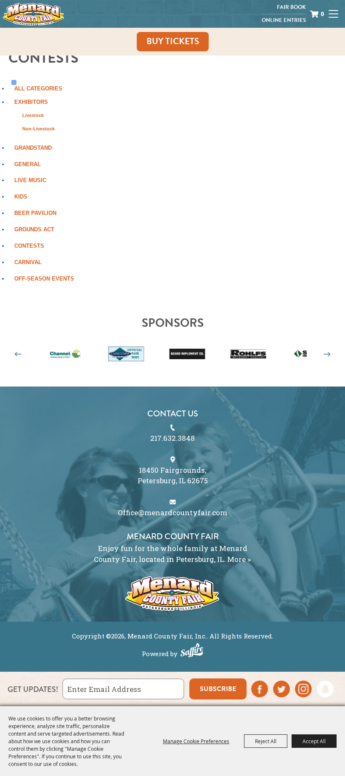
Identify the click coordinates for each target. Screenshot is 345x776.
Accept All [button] (314, 741)
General (27, 164)
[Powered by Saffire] (191, 651)
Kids (20, 196)
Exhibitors (31, 102)
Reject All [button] (265, 741)
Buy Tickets (172, 41)
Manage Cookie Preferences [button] (196, 741)
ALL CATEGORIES (38, 88)
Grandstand (33, 148)
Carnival (28, 262)
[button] (18, 354)
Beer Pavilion (35, 213)
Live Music (30, 180)
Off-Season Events (44, 278)
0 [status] (322, 14)
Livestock (33, 115)
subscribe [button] (218, 689)
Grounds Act (34, 229)
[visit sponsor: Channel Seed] (49, 355)
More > (239, 559)
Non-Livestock (38, 128)
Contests (29, 246)
